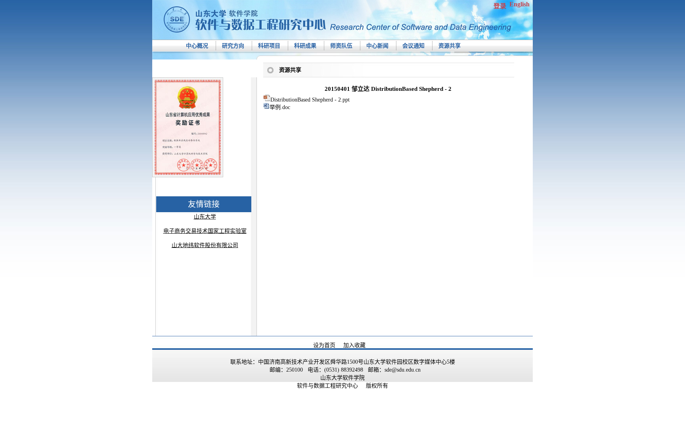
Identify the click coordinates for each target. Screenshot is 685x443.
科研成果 (305, 46)
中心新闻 (377, 46)
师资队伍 (341, 46)
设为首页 (324, 345)
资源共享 (449, 46)
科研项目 (269, 46)
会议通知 (413, 46)
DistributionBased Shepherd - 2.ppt (310, 100)
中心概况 (197, 46)
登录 (500, 6)
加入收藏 (354, 345)
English (519, 4)
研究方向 (233, 46)
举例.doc (280, 107)
